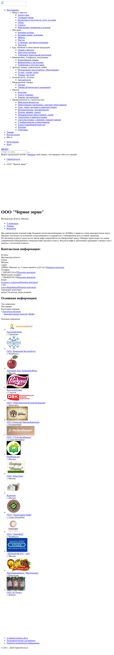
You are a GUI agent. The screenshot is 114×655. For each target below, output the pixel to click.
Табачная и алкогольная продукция (34, 55)
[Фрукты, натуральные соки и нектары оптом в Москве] (14, 368)
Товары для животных (28, 97)
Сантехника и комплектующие (32, 117)
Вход (9, 144)
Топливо (22, 127)
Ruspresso (11, 495)
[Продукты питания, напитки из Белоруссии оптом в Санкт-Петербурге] (20, 435)
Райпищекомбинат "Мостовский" (23, 573)
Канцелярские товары (28, 60)
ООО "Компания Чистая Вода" (21, 351)
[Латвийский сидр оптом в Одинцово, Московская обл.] (20, 329)
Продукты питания (27, 52)
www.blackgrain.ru (9, 287)
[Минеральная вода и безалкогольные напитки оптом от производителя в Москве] (17, 551)
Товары (10, 132)
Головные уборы (26, 17)
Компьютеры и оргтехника (30, 62)
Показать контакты (55, 267)
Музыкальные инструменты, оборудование (38, 70)
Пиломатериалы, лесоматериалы (33, 110)
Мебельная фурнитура (28, 102)
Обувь (21, 22)
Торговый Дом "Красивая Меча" (22, 370)
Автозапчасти (24, 80)
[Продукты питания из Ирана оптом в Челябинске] (13, 532)
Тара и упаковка (25, 95)
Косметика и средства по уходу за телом (37, 20)
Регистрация (13, 142)
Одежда (21, 25)
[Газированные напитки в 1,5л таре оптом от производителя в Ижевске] (16, 590)
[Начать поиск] (28, 152)
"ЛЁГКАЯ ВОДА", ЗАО (18, 553)
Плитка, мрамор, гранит (29, 112)
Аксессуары (23, 15)
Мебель (21, 37)
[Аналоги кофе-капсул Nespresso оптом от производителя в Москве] (14, 493)
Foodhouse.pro (13, 456)
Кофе (31, 314)
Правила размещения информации (23, 643)
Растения (22, 92)
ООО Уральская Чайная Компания (23, 422)
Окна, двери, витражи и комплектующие (37, 107)
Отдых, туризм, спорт (28, 72)
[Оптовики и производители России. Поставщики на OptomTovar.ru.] (13, 5)
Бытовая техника (26, 32)
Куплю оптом (13, 134)
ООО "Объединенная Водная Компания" (26, 403)
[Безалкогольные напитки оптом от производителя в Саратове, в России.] (18, 387)
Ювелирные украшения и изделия (34, 27)
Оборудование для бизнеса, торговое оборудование (42, 105)
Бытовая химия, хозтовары (30, 35)
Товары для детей (26, 75)
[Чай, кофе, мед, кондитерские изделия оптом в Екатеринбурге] (17, 419)
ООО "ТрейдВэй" (15, 534)
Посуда (21, 40)
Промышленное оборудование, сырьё (35, 115)
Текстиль (22, 45)
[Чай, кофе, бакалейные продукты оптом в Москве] (16, 473)
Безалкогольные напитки (16, 314)
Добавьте (31, 154)
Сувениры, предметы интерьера (33, 42)
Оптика (21, 85)
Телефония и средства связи (31, 65)
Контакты (11, 228)
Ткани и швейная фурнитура (31, 125)
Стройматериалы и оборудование (34, 122)
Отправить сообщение (10, 282)
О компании (12, 223)
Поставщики (13, 10)
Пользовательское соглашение (21, 640)
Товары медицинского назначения (34, 87)
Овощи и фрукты (26, 50)
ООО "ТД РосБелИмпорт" (19, 437)
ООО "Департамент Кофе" (19, 515)
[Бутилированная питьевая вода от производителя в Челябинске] (14, 349)
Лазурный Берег (14, 332)
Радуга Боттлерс (14, 390)
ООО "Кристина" (15, 476)
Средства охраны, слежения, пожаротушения (39, 120)
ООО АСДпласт (14, 592)
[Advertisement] (57, 187)
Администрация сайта (17, 638)
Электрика (23, 130)
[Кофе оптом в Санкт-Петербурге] (14, 512)
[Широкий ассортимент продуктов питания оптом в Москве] (14, 454)
